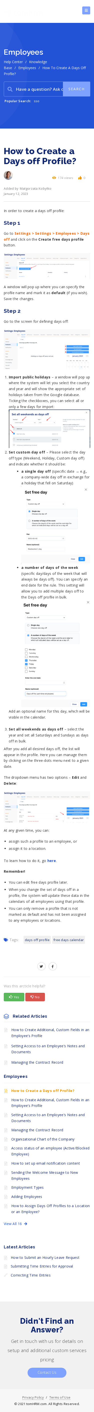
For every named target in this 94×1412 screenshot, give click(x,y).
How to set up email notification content (45, 1163)
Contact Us (47, 1372)
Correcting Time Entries (31, 1275)
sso (37, 101)
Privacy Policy (33, 1397)
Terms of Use (60, 1397)
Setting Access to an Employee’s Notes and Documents (48, 1049)
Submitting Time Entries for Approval (42, 1266)
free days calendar (68, 940)
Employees (27, 67)
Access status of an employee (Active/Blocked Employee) (50, 1151)
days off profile (37, 940)
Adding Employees (26, 1196)
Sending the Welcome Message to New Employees (44, 1175)
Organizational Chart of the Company (43, 1139)
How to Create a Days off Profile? (42, 1090)
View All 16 (14, 1223)
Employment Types (27, 1187)
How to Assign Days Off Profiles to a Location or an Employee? (50, 1208)
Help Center (13, 61)
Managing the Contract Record (37, 1062)
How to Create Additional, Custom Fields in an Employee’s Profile (50, 1032)
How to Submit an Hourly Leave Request (45, 1257)
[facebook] (52, 966)
